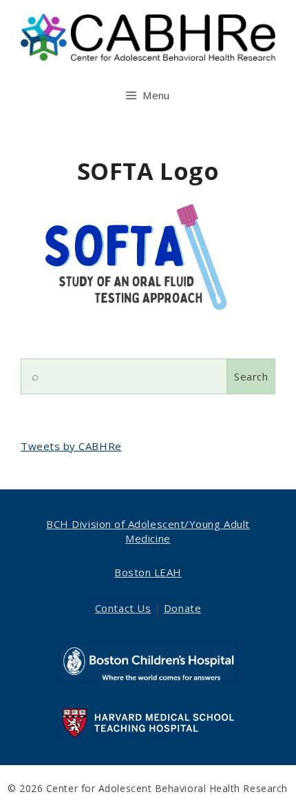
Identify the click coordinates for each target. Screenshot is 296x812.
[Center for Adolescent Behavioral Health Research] (148, 36)
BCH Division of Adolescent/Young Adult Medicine (148, 531)
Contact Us (123, 608)
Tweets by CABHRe (71, 446)
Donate (182, 608)
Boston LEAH (148, 572)
